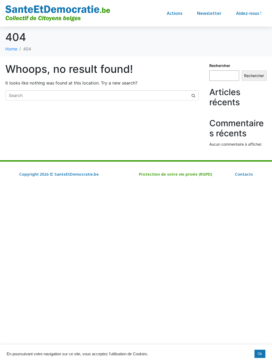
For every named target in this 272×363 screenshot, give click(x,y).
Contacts (244, 174)
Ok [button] (260, 354)
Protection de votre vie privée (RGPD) (175, 174)
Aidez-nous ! (248, 13)
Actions (174, 13)
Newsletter (209, 13)
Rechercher (219, 65)
